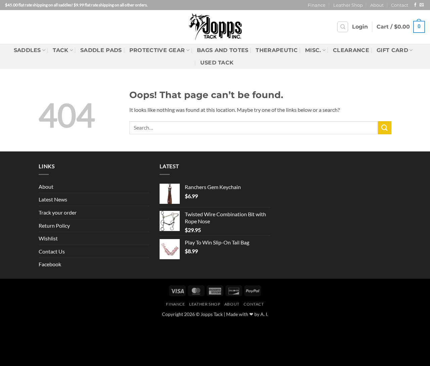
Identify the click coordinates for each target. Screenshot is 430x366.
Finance (317, 5)
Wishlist (48, 238)
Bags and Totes (222, 50)
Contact (399, 5)
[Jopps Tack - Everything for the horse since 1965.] (215, 26)
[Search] (342, 26)
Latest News (53, 199)
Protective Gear (157, 50)
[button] (360, 27)
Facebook (50, 264)
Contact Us (52, 251)
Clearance (351, 50)
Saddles (27, 50)
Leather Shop (348, 5)
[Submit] (384, 127)
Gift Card (392, 50)
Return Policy (54, 225)
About (377, 5)
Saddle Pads (101, 50)
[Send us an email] (422, 5)
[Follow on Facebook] (415, 5)
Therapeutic (277, 50)
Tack (60, 50)
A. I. (264, 314)
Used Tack (217, 62)
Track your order (58, 212)
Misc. (313, 50)
